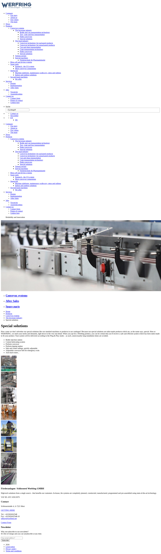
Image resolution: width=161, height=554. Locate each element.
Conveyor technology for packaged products (36, 43)
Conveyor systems (17, 28)
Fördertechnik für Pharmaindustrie (32, 60)
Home (8, 311)
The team (13, 22)
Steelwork (14, 71)
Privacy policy (11, 549)
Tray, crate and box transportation (32, 35)
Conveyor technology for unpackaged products (37, 45)
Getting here (15, 103)
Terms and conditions (14, 551)
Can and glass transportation (30, 47)
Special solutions (26, 39)
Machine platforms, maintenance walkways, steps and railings (38, 73)
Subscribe (5, 540)
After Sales (14, 88)
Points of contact (16, 100)
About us (13, 18)
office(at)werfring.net (9, 519)
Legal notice (10, 547)
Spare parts (14, 64)
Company (9, 13)
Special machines (21, 58)
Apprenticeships (16, 94)
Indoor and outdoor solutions (26, 75)
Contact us (10, 96)
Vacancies (14, 92)
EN (11, 118)
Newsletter (14, 116)
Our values (14, 20)
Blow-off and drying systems (21, 62)
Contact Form (6, 523)
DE (16, 120)
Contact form (15, 98)
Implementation (16, 86)
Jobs (7, 90)
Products (9, 26)
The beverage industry (23, 30)
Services (9, 81)
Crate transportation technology (31, 49)
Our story (13, 15)
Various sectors (20, 56)
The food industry (21, 41)
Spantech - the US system (24, 66)
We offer (18, 79)
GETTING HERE (8, 510)
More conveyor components (25, 69)
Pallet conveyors (26, 37)
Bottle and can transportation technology (35, 32)
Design (13, 83)
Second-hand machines (19, 77)
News (8, 24)
